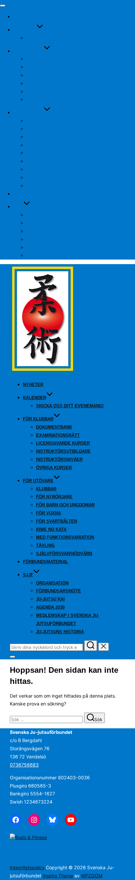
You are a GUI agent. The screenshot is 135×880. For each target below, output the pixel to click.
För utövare (28, 112)
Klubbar (36, 120)
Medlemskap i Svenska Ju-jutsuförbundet (77, 247)
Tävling (35, 177)
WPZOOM (92, 875)
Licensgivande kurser (53, 75)
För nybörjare (44, 129)
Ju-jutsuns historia (50, 255)
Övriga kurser (44, 99)
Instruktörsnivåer (49, 91)
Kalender (24, 29)
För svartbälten (46, 153)
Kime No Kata (41, 161)
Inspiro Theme (58, 875)
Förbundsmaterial (35, 194)
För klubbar (28, 51)
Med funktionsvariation (55, 169)
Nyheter (23, 16)
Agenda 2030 (40, 239)
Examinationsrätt (48, 67)
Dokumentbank (44, 59)
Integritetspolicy (27, 867)
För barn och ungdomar (55, 137)
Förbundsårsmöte (48, 223)
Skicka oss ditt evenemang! (60, 38)
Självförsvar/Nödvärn (54, 185)
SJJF (18, 206)
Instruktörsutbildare (53, 83)
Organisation (42, 214)
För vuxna (38, 145)
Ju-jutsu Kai (40, 231)
